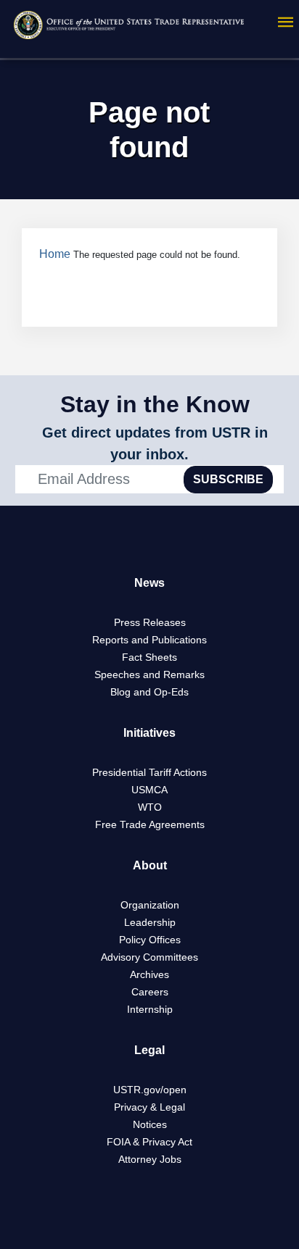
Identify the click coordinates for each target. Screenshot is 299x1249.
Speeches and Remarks (149, 674)
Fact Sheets (149, 657)
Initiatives (149, 733)
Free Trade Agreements (150, 824)
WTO (150, 807)
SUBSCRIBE (228, 479)
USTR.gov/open (150, 1089)
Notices (150, 1124)
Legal (149, 1050)
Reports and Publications (149, 640)
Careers (149, 992)
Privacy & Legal (149, 1107)
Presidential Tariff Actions (149, 772)
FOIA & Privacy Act (149, 1142)
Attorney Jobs (149, 1159)
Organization (149, 905)
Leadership (150, 922)
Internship (150, 1009)
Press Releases (150, 622)
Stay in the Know (155, 404)
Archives (149, 974)
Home (54, 254)
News (149, 583)
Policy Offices (150, 939)
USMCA (149, 789)
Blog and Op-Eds (149, 692)
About (150, 865)
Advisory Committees (149, 957)
